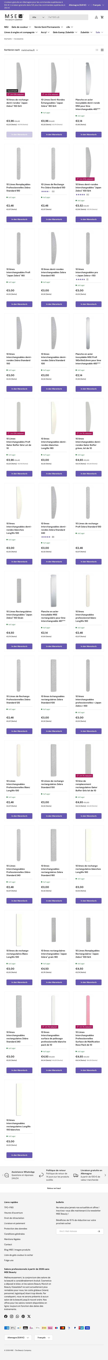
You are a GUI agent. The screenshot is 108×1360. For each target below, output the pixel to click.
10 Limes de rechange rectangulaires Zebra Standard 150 (52, 784)
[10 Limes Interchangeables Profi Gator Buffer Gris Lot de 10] (19, 417)
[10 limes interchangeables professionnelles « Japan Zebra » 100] (89, 675)
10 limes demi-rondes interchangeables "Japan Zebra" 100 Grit (88, 187)
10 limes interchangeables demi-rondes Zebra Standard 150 (19, 359)
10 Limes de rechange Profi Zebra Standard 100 (88, 525)
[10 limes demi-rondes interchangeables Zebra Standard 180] (54, 248)
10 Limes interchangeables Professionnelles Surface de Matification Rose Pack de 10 (88, 1038)
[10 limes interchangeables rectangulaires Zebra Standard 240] (19, 1011)
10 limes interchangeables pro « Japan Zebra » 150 (87, 272)
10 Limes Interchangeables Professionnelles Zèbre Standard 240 (18, 870)
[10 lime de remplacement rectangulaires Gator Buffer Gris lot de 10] (89, 760)
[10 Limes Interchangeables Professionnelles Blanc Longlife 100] (19, 760)
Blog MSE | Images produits (17, 1249)
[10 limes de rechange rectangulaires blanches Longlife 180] (89, 845)
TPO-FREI (9, 1207)
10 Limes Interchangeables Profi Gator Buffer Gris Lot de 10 (18, 443)
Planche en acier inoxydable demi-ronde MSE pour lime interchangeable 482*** (88, 104)
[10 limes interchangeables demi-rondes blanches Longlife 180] (54, 417)
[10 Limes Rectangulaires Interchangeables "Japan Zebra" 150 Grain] (19, 590)
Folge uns (8, 1260)
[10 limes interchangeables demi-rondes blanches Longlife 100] (19, 502)
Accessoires (18, 39)
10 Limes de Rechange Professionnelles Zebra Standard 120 (18, 699)
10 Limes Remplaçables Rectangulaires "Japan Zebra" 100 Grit (88, 953)
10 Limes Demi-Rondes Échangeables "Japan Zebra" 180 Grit (53, 102)
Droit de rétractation (14, 1218)
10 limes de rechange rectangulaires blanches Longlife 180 (88, 869)
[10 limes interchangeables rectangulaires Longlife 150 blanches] (19, 1099)
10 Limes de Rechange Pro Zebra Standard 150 (53, 186)
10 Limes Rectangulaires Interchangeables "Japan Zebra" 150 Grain (19, 614)
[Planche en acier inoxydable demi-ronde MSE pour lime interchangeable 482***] (89, 78)
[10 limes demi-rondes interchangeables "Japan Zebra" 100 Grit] (89, 163)
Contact (8, 1244)
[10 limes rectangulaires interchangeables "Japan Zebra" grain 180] (54, 929)
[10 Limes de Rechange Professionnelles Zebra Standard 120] (19, 675)
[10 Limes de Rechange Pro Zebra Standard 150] (54, 163)
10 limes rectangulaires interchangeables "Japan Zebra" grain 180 (54, 953)
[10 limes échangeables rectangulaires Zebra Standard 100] (54, 675)
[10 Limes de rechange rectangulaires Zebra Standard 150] (54, 760)
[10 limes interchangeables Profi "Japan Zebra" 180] (19, 248)
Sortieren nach (12, 49)
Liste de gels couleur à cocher (18, 1255)
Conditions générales (14, 1234)
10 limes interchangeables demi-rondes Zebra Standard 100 (53, 359)
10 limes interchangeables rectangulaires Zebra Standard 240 (17, 1037)
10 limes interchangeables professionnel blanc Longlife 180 (86, 616)
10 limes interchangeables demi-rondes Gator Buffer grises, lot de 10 (88, 443)
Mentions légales (12, 1239)
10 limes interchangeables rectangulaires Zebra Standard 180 (52, 870)
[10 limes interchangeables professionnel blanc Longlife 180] (89, 590)
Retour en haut (54, 1188)
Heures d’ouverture (13, 1212)
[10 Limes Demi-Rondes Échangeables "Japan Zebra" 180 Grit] (54, 78)
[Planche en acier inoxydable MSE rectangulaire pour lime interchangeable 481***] (54, 590)
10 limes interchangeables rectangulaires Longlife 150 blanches (18, 1125)
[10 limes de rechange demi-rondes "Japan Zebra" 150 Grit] (19, 78)
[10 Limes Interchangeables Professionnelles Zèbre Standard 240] (19, 845)
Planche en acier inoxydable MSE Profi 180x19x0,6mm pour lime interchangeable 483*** (88, 359)
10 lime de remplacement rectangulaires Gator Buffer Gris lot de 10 (86, 786)
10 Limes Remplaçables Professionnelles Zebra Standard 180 (18, 187)
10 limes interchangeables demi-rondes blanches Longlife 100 (19, 528)
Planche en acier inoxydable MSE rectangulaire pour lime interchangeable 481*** (53, 616)
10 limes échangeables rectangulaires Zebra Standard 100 (53, 699)
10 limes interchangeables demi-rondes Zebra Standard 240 (53, 528)
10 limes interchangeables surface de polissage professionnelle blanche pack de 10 (53, 1038)
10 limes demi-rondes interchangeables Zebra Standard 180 (53, 272)
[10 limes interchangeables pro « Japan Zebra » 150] (89, 248)
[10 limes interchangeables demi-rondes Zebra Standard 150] (19, 333)
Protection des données (15, 1228)
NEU (6, 27)
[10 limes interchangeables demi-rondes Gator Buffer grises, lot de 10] (89, 417)
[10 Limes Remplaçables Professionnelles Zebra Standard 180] (19, 163)
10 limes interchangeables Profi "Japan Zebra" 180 (18, 272)
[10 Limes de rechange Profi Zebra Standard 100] (89, 502)
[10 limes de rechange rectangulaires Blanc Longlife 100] (19, 929)
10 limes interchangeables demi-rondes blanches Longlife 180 (53, 443)
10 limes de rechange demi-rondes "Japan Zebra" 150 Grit (17, 102)
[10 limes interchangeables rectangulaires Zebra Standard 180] (54, 845)
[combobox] (58, 17)
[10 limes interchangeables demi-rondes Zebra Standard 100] (54, 333)
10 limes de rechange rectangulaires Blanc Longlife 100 (17, 953)
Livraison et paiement (14, 1223)
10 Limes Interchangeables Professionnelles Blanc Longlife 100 (18, 786)
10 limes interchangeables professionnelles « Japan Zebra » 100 (88, 701)
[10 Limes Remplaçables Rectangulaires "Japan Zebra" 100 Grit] (89, 929)
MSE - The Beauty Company (20, 1350)
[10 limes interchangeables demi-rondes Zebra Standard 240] (54, 502)
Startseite (8, 39)
